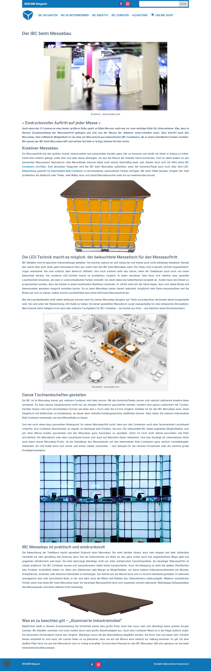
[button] (7, 664)
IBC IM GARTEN (47, 15)
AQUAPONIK (140, 15)
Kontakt (158, 664)
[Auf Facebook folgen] (121, 3)
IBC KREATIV (100, 15)
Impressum (183, 664)
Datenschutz (169, 664)
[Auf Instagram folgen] (127, 3)
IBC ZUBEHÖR (120, 15)
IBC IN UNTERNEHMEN (75, 15)
